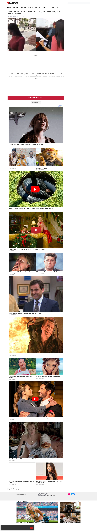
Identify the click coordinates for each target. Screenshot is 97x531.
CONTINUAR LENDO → (36, 98)
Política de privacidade (22, 494)
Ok (31, 528)
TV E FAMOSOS (16, 7)
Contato (16, 494)
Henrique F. (24, 16)
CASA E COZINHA (38, 7)
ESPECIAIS (58, 7)
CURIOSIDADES (46, 7)
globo (16, 489)
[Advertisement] (36, 63)
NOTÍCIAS (9, 7)
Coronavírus (11, 489)
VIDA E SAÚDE (23, 7)
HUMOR (52, 7)
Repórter (20, 489)
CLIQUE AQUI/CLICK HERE (50, 495)
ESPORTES (30, 7)
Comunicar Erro (35, 102)
